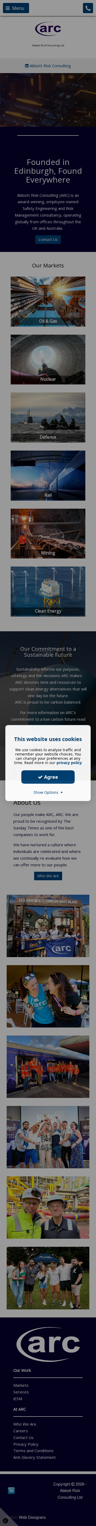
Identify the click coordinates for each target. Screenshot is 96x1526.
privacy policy (69, 762)
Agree (50, 777)
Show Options (47, 792)
